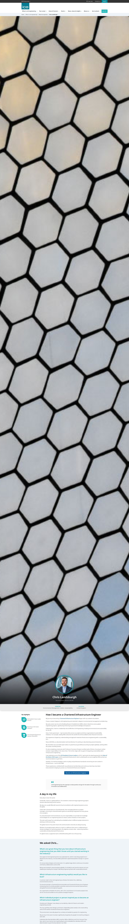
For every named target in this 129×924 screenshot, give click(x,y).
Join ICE (104, 11)
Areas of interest (53, 11)
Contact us (97, 1)
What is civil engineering (29, 11)
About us (86, 11)
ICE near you (89, 1)
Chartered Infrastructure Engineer (69, 718)
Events (63, 11)
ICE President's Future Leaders (69, 755)
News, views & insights (74, 11)
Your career (42, 11)
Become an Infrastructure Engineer (76, 773)
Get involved (95, 11)
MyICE (104, 1)
